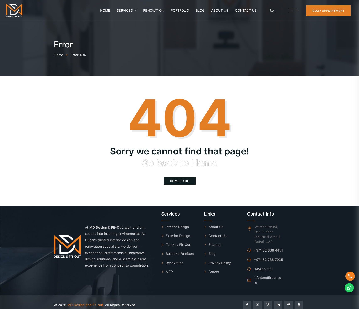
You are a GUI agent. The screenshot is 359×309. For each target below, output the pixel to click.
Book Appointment (328, 10)
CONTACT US (246, 10)
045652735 (263, 269)
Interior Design (177, 227)
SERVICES (125, 10)
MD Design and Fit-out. (85, 305)
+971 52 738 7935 (268, 260)
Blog (212, 254)
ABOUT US (219, 10)
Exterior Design (178, 236)
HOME (105, 10)
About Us (216, 227)
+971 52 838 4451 (268, 250)
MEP (169, 272)
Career (214, 272)
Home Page (179, 181)
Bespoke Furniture (180, 254)
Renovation (174, 263)
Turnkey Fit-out (178, 245)
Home (58, 55)
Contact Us (217, 236)
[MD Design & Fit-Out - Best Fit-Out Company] (14, 10)
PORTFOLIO (180, 10)
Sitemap (215, 245)
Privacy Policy (220, 263)
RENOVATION (153, 10)
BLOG (200, 10)
